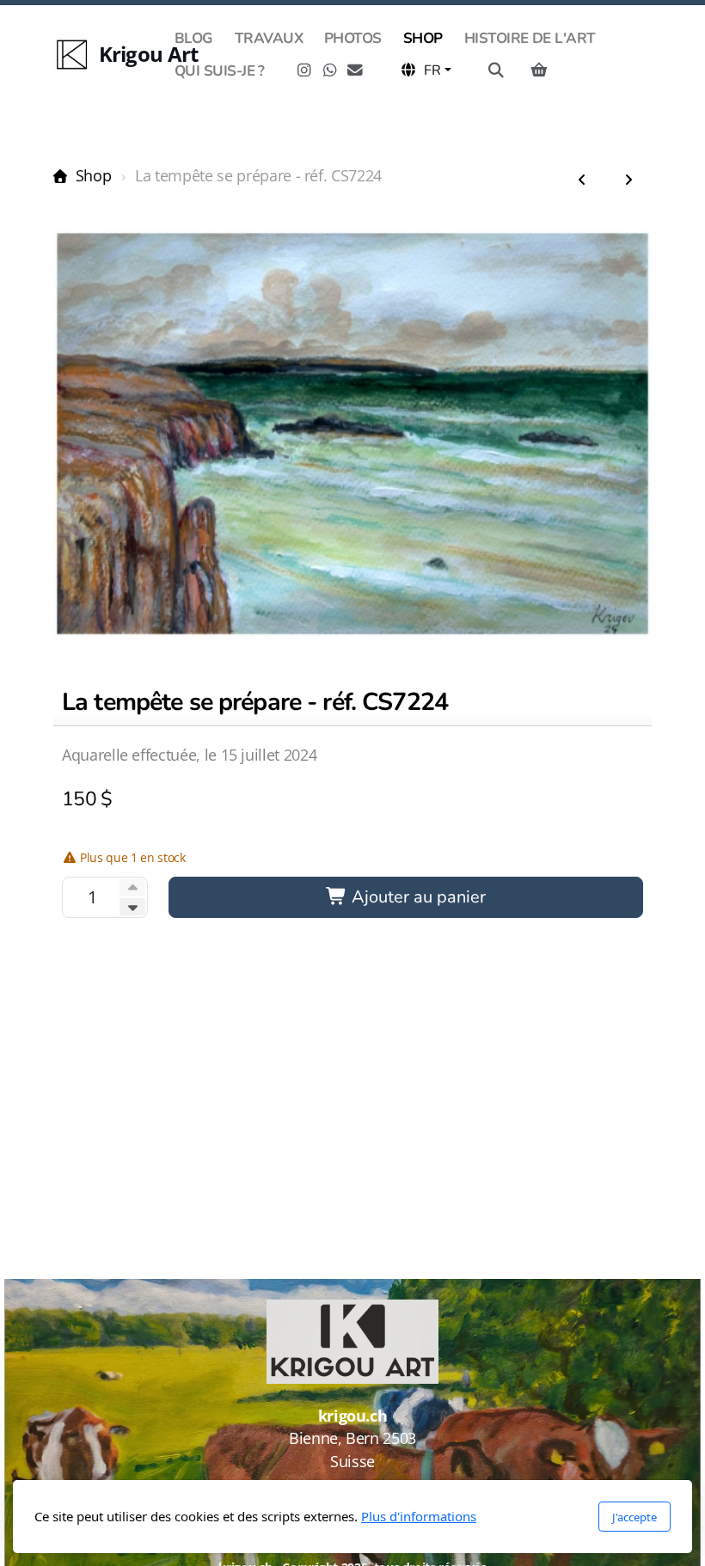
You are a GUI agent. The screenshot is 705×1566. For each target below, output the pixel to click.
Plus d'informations (418, 1516)
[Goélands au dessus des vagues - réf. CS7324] (582, 180)
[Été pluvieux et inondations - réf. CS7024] (628, 180)
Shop (93, 175)
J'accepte (634, 1517)
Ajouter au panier (416, 896)
